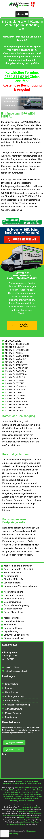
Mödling (35, 798)
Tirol (28, 783)
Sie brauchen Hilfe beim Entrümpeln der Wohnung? (22, 231)
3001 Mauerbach (35, 794)
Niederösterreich (34, 781)
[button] (22, 14)
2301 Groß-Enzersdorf (25, 790)
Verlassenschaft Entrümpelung (16, 815)
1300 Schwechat (20, 788)
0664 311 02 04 (16, 77)
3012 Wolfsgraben (29, 796)
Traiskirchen (22, 800)
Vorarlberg (33, 783)
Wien (39, 783)
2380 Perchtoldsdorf (11, 792)
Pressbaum (13, 800)
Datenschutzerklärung (9, 834)
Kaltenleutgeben (16, 798)
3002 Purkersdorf (7, 796)
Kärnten (26, 781)
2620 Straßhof (24, 794)
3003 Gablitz (18, 796)
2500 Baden (15, 794)
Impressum (31, 831)
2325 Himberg (37, 790)
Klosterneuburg (27, 798)
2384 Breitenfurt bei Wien (27, 792)
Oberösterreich (8, 783)
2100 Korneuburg (31, 788)
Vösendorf (30, 800)
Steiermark (22, 783)
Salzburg (16, 783)
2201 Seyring (12, 790)
